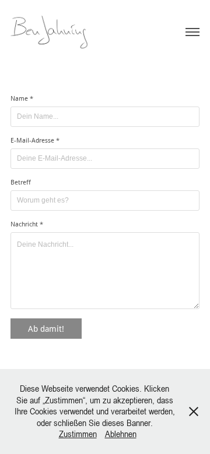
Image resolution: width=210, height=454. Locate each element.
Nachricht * (26, 224)
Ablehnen (120, 433)
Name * (21, 98)
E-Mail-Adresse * (35, 140)
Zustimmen (78, 433)
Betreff (20, 182)
